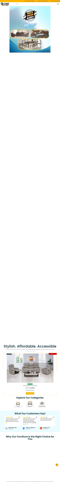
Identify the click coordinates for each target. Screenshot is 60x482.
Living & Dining (42, 406)
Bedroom (30, 406)
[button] (57, 4)
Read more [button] (10, 424)
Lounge (18, 406)
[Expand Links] (57, 464)
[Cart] (17, 4)
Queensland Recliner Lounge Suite (30, 385)
